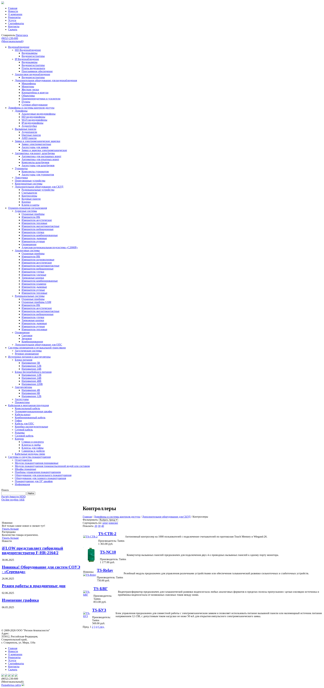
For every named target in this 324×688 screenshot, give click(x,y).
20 (95, 526)
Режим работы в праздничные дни (33, 586)
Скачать (12, 29)
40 (102, 526)
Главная (12, 8)
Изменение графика (20, 600)
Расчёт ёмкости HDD (13, 496)
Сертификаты (16, 23)
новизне (113, 522)
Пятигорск (22, 35)
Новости (13, 11)
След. (101, 626)
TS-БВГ (100, 588)
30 (99, 526)
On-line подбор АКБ (12, 499)
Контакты (13, 26)
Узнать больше (10, 528)
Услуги (12, 20)
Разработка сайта (11, 685)
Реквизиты (14, 17)
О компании (15, 14)
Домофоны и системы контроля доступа (117, 516)
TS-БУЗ (99, 610)
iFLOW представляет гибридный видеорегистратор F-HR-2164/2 (32, 550)
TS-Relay (105, 570)
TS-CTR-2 (107, 533)
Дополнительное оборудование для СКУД (166, 516)
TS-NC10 (108, 552)
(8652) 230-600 (12, 40)
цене (105, 522)
